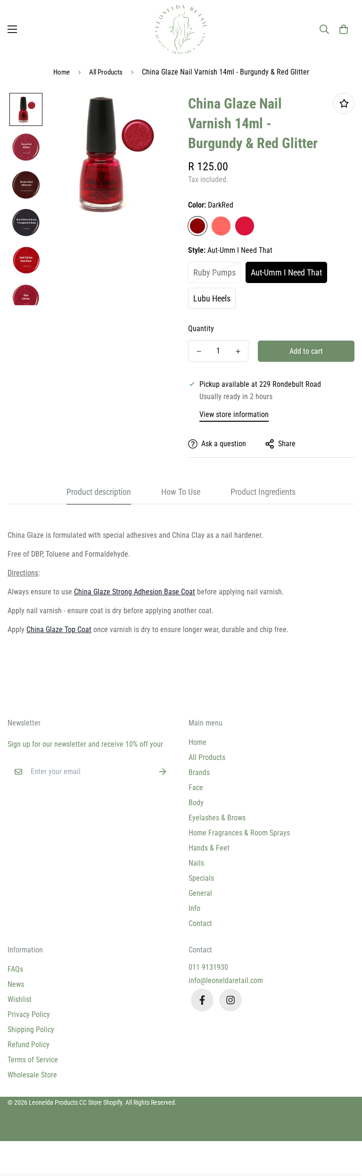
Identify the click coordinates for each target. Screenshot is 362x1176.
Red (221, 226)
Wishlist (20, 999)
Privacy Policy (29, 1014)
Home (61, 72)
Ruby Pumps (214, 272)
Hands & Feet (209, 847)
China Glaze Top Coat (58, 629)
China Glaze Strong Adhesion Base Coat (134, 591)
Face (196, 787)
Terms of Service (33, 1059)
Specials (201, 878)
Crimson (244, 226)
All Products (106, 72)
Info (194, 908)
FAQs (15, 969)
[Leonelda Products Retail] (181, 29)
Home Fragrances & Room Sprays (239, 832)
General (200, 893)
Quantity (201, 328)
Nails (196, 863)
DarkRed (197, 226)
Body (196, 802)
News (16, 984)
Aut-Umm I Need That (286, 272)
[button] (343, 29)
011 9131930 (208, 967)
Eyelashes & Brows (217, 817)
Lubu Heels (211, 298)
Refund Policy (28, 1044)
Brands (199, 772)
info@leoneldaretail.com (226, 980)
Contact (200, 923)
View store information (234, 414)
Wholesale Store (32, 1074)
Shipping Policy (31, 1029)
